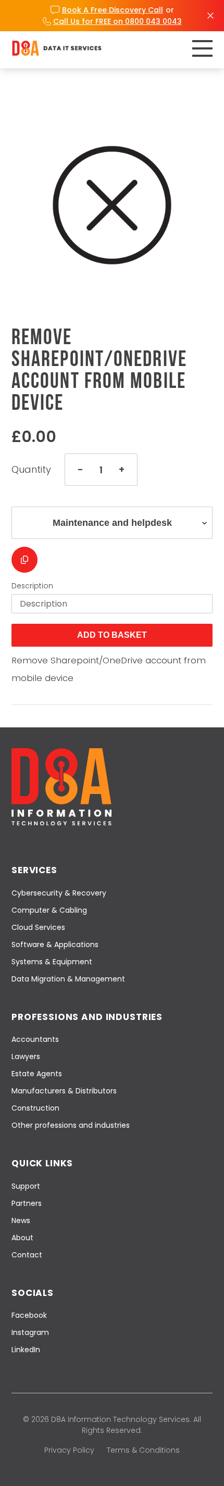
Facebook (29, 1315)
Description (32, 586)
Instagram (30, 1332)
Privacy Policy (69, 1450)
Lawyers (25, 1056)
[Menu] (202, 48)
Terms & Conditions (143, 1450)
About (22, 1237)
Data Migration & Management (68, 979)
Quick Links (42, 1163)
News (20, 1220)
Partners (26, 1203)
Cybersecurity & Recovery (58, 893)
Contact (26, 1255)
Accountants (35, 1039)
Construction (35, 1108)
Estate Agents (36, 1073)
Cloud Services (38, 927)
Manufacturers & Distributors (64, 1091)
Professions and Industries (87, 1017)
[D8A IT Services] (56, 48)
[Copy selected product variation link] (24, 560)
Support (25, 1186)
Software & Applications (54, 944)
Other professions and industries (70, 1125)
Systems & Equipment (51, 961)
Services (34, 870)
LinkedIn (25, 1349)
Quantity (31, 469)
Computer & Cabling (49, 910)
